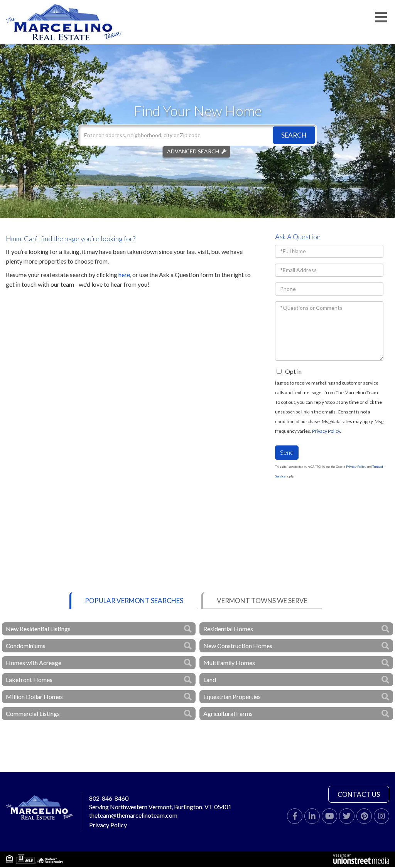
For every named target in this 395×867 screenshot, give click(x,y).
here (124, 274)
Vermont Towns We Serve (262, 600)
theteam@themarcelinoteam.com (133, 815)
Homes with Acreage (33, 662)
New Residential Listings (38, 628)
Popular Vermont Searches (134, 600)
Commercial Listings (33, 713)
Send (287, 452)
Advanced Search (193, 151)
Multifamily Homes (229, 662)
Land (209, 679)
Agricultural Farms (228, 713)
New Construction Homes (237, 645)
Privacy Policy (326, 431)
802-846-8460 (108, 798)
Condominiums (26, 645)
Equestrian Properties (232, 696)
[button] (294, 135)
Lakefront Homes (29, 679)
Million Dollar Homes (34, 696)
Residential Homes (228, 628)
